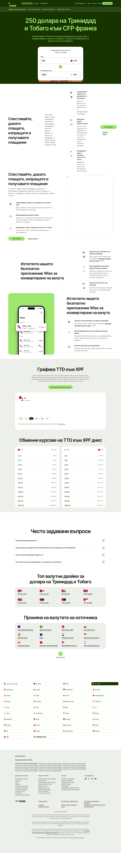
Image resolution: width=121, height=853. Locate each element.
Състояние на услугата (21, 785)
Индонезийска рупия (91, 638)
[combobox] (75, 61)
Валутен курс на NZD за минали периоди (74, 767)
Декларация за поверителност (69, 801)
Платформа (44, 3)
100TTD (20, 478)
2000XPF (67, 496)
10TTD (20, 464)
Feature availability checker (22, 794)
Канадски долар (24, 646)
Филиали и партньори (21, 789)
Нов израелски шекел (92, 646)
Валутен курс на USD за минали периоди (74, 768)
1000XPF (67, 492)
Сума (41, 56)
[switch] (60, 66)
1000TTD (20, 492)
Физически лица (27, 3)
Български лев (89, 630)
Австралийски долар (25, 630)
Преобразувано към (46, 70)
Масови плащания (43, 791)
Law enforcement (88, 806)
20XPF (66, 469)
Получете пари (42, 785)
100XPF (66, 478)
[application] (31, 409)
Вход (99, 3)
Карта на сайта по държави (69, 805)
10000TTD (21, 505)
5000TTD (20, 501)
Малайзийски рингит (69, 646)
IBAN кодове (64, 785)
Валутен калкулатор (67, 780)
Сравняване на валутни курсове (70, 789)
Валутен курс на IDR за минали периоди (50, 770)
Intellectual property (43, 806)
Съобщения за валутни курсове (70, 787)
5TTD (19, 460)
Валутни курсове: (20, 756)
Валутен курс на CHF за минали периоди (26, 770)
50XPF (66, 473)
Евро (41, 638)
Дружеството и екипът (21, 778)
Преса (17, 782)
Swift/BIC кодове (66, 784)
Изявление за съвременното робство (94, 805)
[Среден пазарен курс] (69, 50)
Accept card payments (44, 793)
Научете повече (103, 133)
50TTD (20, 473)
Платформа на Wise (43, 787)
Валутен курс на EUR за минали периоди (50, 765)
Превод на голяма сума (45, 784)
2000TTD (20, 496)
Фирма (37, 3)
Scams (63, 806)
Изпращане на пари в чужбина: (24, 759)
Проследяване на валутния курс (60, 387)
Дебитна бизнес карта (44, 789)
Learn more (62, 424)
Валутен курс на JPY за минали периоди (74, 765)
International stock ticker (68, 782)
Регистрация (107, 3)
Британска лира (67, 630)
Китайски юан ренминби (49, 646)
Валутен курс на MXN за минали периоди (26, 765)
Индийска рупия (68, 638)
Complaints (41, 805)
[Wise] (13, 3)
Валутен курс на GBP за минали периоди (74, 763)
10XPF (66, 464)
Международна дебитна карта (46, 782)
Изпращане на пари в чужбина (47, 778)
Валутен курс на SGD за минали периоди (50, 768)
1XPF (65, 455)
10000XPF (67, 505)
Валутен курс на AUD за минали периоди (50, 763)
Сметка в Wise (42, 780)
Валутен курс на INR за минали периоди (50, 767)
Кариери (17, 784)
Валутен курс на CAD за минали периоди (26, 767)
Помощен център (20, 791)
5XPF (66, 460)
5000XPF (67, 501)
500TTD (20, 487)
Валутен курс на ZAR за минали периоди (26, 768)
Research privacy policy (67, 778)
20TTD (20, 469)
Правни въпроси (43, 801)
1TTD (19, 455)
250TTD (20, 482)
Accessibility (18, 793)
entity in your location (78, 837)
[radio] (21, 418)
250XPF (66, 482)
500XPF (66, 487)
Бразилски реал (45, 630)
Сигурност (18, 780)
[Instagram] (92, 779)
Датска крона (22, 638)
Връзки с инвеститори (21, 787)
